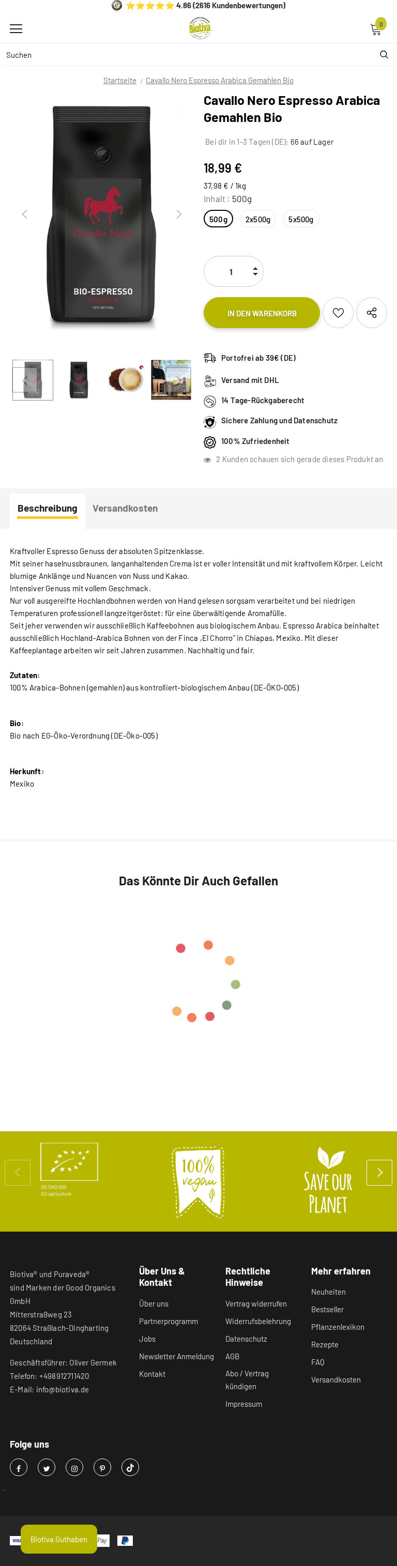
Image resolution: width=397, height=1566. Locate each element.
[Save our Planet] (327, 1181)
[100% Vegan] (198, 1181)
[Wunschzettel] (338, 312)
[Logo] (201, 28)
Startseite (119, 80)
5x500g (300, 219)
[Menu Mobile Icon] (16, 29)
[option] (101, 214)
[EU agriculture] (69, 1169)
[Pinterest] (102, 1467)
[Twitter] (46, 1467)
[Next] (178, 214)
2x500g (258, 219)
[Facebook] (18, 1467)
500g (218, 219)
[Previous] (25, 214)
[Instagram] (74, 1467)
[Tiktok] (130, 1467)
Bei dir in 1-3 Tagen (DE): (246, 141)
